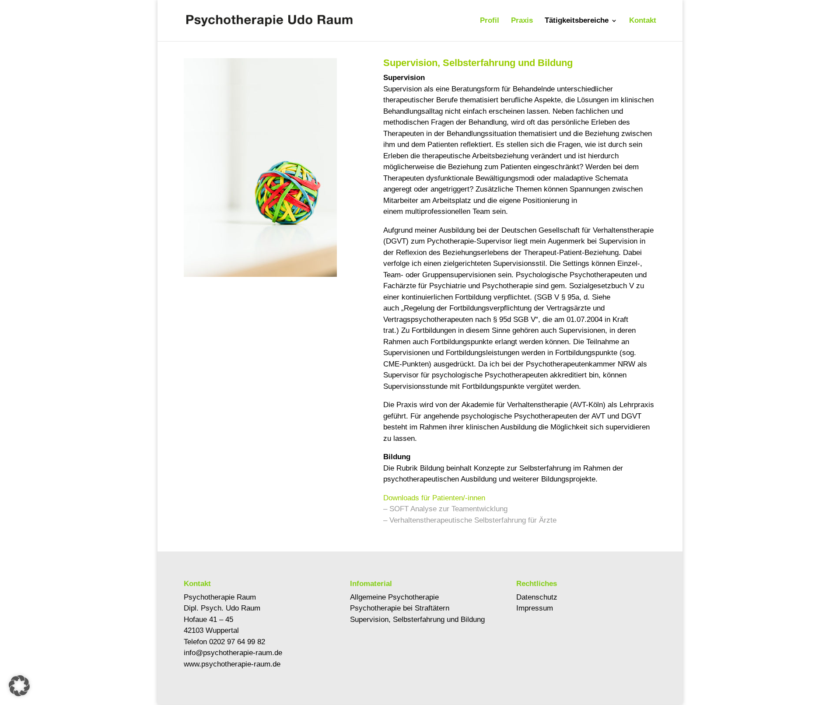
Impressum (534, 608)
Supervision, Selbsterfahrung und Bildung (417, 619)
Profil (489, 20)
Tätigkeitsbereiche (577, 20)
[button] (19, 686)
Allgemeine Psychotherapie (394, 597)
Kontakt (642, 20)
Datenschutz (536, 597)
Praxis (522, 20)
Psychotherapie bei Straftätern (399, 608)
